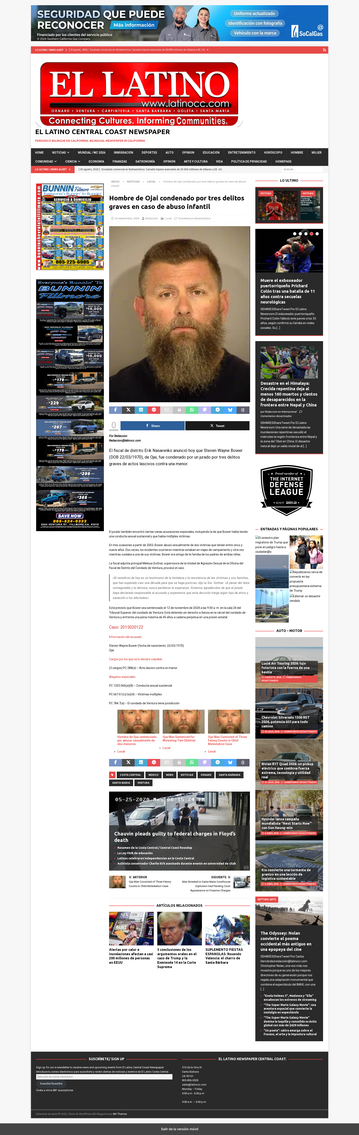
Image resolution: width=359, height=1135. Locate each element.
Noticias (59, 152)
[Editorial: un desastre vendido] (306, 598)
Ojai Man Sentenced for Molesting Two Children (179, 738)
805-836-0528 (190, 1080)
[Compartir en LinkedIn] (141, 410)
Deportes (149, 152)
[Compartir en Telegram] (217, 410)
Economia (96, 161)
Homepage (283, 161)
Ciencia (71, 161)
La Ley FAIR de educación (135, 853)
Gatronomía (145, 161)
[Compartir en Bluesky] (230, 410)
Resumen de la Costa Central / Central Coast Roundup (154, 847)
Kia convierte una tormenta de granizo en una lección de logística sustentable (286, 874)
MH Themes (120, 1114)
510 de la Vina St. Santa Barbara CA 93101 (192, 1072)
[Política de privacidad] (324, 50)
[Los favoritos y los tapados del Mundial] (278, 205)
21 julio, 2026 (272, 782)
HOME (39, 152)
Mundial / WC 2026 (91, 152)
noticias (187, 775)
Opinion (188, 152)
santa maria (121, 782)
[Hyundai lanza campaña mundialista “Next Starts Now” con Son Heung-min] (289, 815)
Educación (211, 152)
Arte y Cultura (196, 161)
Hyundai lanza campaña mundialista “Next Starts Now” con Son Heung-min (287, 823)
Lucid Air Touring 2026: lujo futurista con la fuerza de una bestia (286, 667)
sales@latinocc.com (194, 1084)
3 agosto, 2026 (273, 677)
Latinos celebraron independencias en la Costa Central (155, 858)
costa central (130, 775)
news (169, 775)
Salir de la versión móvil (179, 1129)
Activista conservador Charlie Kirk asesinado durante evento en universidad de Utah (176, 863)
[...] (278, 327)
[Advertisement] (179, 500)
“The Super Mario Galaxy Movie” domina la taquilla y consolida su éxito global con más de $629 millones (290, 1021)
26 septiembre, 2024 (127, 218)
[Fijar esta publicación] (154, 410)
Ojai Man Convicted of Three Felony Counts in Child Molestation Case (227, 740)
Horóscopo (273, 152)
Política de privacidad (249, 161)
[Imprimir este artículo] (179, 410)
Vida (219, 161)
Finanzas (120, 161)
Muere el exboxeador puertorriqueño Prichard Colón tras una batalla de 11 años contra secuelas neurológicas (288, 291)
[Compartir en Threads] (243, 410)
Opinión (169, 161)
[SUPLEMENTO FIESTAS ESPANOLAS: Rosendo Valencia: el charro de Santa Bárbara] (227, 928)
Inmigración (123, 152)
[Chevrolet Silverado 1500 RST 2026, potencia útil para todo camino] (289, 713)
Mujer (317, 152)
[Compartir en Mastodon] (204, 410)
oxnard (206, 775)
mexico (154, 775)
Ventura (143, 782)
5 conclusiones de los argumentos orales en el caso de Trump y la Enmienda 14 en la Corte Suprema (177, 958)
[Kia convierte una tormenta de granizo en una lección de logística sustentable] (289, 865)
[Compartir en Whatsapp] (192, 410)
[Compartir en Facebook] (115, 410)
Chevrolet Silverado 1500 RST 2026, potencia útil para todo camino (286, 722)
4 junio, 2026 (272, 833)
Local (168, 218)
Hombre (297, 152)
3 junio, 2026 (272, 884)
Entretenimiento (242, 152)
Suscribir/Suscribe (51, 1083)
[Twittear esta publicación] (128, 410)
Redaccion (151, 218)
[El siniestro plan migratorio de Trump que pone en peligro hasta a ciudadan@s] (272, 544)
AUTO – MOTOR (289, 631)
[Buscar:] (302, 169)
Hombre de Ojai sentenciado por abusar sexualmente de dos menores (137, 740)
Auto (170, 152)
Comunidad (44, 161)
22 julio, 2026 (272, 731)
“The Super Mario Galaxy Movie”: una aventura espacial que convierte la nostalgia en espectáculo (290, 1008)
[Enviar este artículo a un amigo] (166, 410)
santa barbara (229, 775)
